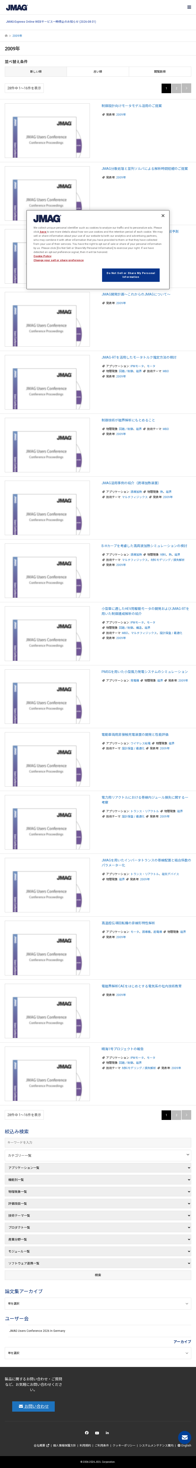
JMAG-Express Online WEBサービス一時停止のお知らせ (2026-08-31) (51, 21)
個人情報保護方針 (64, 1445)
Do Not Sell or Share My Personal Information (131, 275)
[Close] (163, 215)
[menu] (189, 7)
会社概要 (40, 1445)
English (186, 1445)
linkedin (109, 1434)
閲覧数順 (160, 71)
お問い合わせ (36, 1406)
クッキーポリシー (124, 1445)
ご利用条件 (102, 1445)
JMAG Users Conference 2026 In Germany (37, 1331)
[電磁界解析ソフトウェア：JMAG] (17, 7)
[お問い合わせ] (184, 1437)
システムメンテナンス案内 (156, 1445)
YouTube (98, 1434)
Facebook (88, 1434)
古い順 (97, 71)
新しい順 (36, 71)
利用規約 (85, 1445)
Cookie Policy (42, 256)
